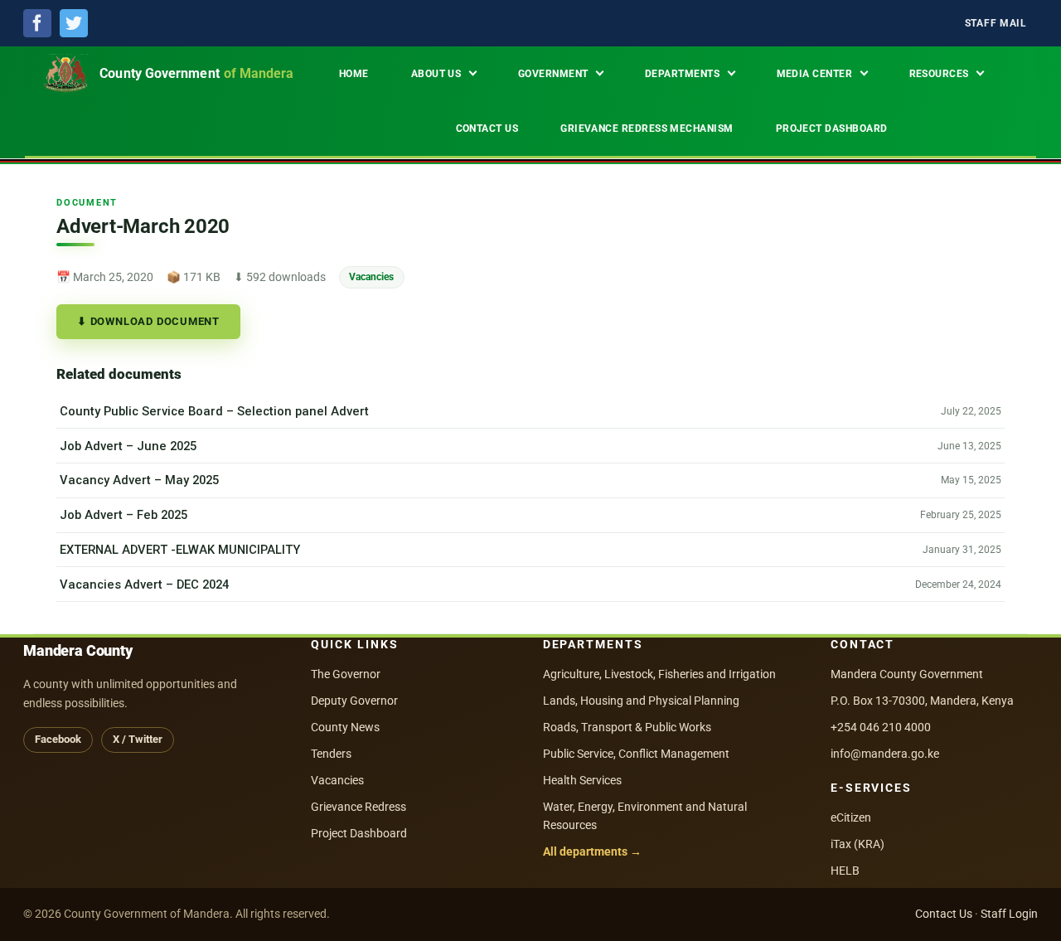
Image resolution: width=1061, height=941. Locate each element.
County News (345, 727)
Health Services (582, 780)
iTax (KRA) (857, 844)
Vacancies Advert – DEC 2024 (144, 584)
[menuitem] (996, 23)
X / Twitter (137, 739)
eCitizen (851, 817)
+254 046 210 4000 (881, 727)
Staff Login (1009, 913)
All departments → (592, 851)
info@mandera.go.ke (885, 753)
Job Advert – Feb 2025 (123, 514)
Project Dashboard (359, 833)
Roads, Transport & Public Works (627, 727)
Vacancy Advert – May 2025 (139, 480)
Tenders (331, 753)
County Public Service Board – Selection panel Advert (214, 411)
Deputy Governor (354, 700)
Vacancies (371, 276)
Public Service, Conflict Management (636, 753)
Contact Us (943, 913)
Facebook (58, 739)
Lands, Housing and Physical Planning (641, 700)
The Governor (345, 674)
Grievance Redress (358, 806)
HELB (845, 870)
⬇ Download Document (148, 321)
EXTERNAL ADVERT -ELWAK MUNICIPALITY (180, 549)
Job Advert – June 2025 (128, 446)
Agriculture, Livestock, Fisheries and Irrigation (659, 674)
